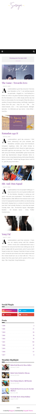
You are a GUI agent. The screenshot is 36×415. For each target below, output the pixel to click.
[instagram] (10, 310)
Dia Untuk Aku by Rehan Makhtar (20, 397)
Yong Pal (6, 234)
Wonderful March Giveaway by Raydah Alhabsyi (22, 390)
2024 (18, 332)
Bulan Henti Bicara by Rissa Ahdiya (20, 365)
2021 (18, 342)
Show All (18, 61)
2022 (18, 338)
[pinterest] (10, 314)
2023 (18, 335)
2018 (18, 351)
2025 (18, 329)
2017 (18, 355)
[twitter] (26, 310)
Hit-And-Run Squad (12, 183)
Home (18, 407)
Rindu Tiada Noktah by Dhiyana (20, 373)
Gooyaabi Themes (28, 410)
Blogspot (11, 410)
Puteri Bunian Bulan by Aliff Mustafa (21, 381)
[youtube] (26, 314)
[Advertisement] (18, 30)
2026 (18, 325)
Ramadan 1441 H (10, 133)
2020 (18, 345)
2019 (18, 348)
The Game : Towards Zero (14, 82)
